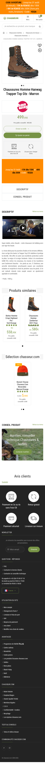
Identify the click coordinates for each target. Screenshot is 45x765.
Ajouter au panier (23, 135)
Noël (5, 673)
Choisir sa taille (21, 129)
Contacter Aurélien (22, 452)
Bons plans (7, 666)
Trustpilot (5, 482)
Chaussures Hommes (21, 36)
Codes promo (8, 655)
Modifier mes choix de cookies (14, 629)
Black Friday (8, 670)
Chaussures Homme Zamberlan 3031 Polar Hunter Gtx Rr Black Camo (33, 318)
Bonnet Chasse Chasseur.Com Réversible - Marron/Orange (22, 384)
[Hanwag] (22, 106)
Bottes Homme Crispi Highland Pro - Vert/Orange (11, 318)
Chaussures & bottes (15, 33)
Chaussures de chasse (32, 33)
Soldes (6, 662)
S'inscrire (34, 549)
